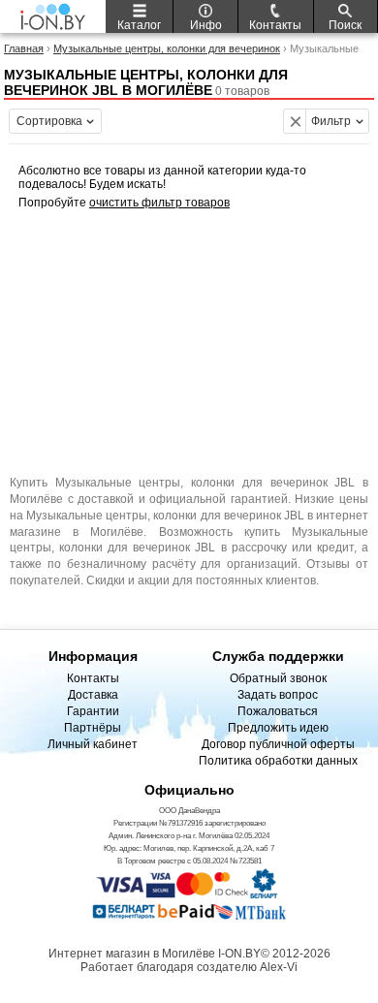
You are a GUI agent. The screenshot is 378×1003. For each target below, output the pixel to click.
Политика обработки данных (278, 761)
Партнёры (92, 728)
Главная (24, 48)
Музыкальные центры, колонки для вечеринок (166, 48)
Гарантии (93, 711)
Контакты (93, 678)
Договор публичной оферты (278, 744)
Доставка (93, 695)
